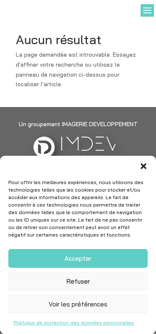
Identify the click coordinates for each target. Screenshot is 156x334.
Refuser (78, 281)
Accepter (78, 258)
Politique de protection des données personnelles (74, 322)
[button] (143, 166)
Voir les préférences (78, 304)
